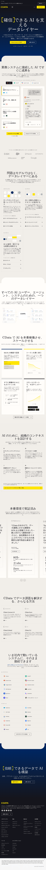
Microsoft (14, 848)
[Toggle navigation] (12, 7)
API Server (3, 829)
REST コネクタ (4, 831)
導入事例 (3, 845)
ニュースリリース (38, 823)
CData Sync (15, 821)
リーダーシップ (38, 829)
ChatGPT (17, 82)
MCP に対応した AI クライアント (15, 665)
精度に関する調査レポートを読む (22, 417)
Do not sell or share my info (39, 866)
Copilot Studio (26, 82)
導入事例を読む (14, 551)
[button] (21, 580)
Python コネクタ (4, 827)
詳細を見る (41, 3)
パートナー (26, 829)
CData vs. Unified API (28, 833)
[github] (9, 810)
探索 (4, 620)
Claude (10, 82)
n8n (13, 850)
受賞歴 (36, 827)
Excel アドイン (4, 832)
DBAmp (14, 827)
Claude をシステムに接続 (13, 133)
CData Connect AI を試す (16, 42)
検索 (34, 7)
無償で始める (15, 782)
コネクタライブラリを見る (21, 734)
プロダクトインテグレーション (28, 824)
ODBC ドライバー (4, 821)
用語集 (2, 852)
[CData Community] (11, 810)
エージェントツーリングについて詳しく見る (14, 488)
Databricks (15, 845)
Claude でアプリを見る (31, 133)
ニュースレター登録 (5, 850)
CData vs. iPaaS (27, 831)
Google (14, 847)
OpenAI (14, 852)
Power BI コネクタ (4, 834)
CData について (38, 821)
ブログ (2, 847)
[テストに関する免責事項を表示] (12, 359)
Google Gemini (36, 82)
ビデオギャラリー (4, 854)
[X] (4, 810)
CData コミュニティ (5, 843)
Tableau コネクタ (4, 836)
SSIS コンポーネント (16, 825)
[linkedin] (2, 810)
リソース (3, 848)
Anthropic (14, 843)
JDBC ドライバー (4, 823)
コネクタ (25, 821)
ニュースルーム (37, 825)
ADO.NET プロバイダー (5, 825)
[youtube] (6, 810)
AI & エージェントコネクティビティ (28, 827)
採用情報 (36, 832)
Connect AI (15, 823)
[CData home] (5, 7)
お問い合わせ (40, 7)
